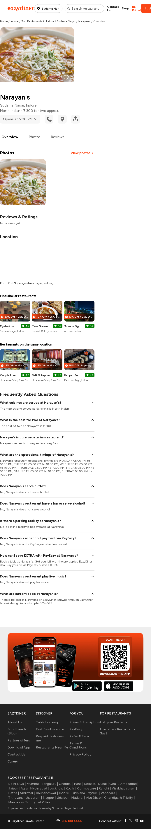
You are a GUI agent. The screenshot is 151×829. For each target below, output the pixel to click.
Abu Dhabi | (94, 798)
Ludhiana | (79, 793)
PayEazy (75, 729)
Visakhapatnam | (124, 788)
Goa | (113, 784)
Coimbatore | (87, 788)
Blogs (125, 8)
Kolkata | (90, 784)
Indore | (65, 793)
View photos (80, 153)
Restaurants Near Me (52, 747)
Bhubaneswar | (47, 793)
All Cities (43, 802)
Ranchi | (105, 788)
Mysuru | (93, 793)
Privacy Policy (80, 754)
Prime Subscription (84, 722)
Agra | (25, 788)
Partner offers (19, 740)
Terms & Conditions (78, 745)
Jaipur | (14, 788)
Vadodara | (109, 793)
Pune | (78, 784)
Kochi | (71, 788)
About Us (15, 722)
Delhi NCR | (17, 784)
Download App (19, 747)
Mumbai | (34, 784)
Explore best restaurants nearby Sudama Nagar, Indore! (45, 808)
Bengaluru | (49, 784)
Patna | (13, 793)
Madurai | (78, 798)
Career (13, 761)
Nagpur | (49, 798)
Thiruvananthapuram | (25, 798)
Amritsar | (27, 793)
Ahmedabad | (128, 784)
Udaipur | (64, 798)
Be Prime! (136, 8)
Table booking (47, 722)
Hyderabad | (39, 788)
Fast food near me (50, 729)
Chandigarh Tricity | (119, 798)
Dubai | (103, 784)
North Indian (10, 110)
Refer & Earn (79, 736)
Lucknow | (57, 788)
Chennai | (66, 784)
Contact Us (113, 8)
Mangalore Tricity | (22, 802)
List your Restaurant (115, 722)
